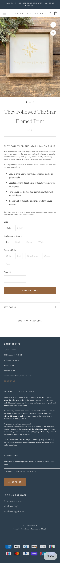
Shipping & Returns (13, 501)
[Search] (50, 13)
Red (7, 242)
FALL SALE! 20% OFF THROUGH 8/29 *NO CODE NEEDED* (30, 4)
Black (17, 242)
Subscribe (15, 482)
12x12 (8, 228)
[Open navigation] (4, 13)
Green (29, 242)
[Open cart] (55, 13)
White (41, 242)
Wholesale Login (11, 506)
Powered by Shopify (39, 529)
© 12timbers (30, 525)
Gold (8, 264)
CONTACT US (9, 381)
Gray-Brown (32, 256)
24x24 (20, 228)
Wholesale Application (14, 511)
